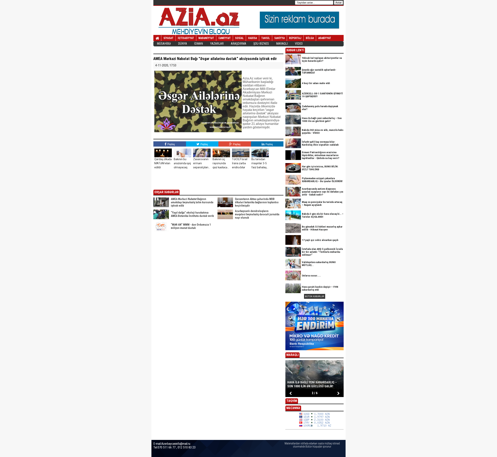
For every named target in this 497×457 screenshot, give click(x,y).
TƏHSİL (265, 38)
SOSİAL (239, 38)
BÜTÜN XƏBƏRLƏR (314, 296)
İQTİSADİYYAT (186, 38)
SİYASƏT (168, 38)
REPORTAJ (295, 38)
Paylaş (171, 144)
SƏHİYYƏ (279, 38)
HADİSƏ (252, 38)
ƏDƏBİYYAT (324, 38)
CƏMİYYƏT (224, 38)
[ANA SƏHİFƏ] (157, 38)
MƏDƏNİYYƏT (206, 38)
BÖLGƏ (310, 38)
